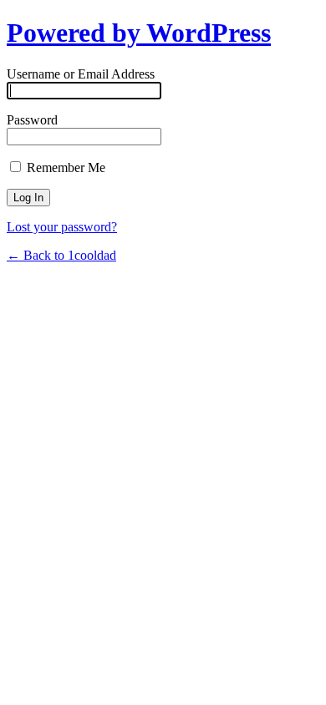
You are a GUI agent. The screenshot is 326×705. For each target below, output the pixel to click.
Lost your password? (62, 227)
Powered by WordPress (139, 33)
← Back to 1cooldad (61, 255)
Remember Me (64, 167)
